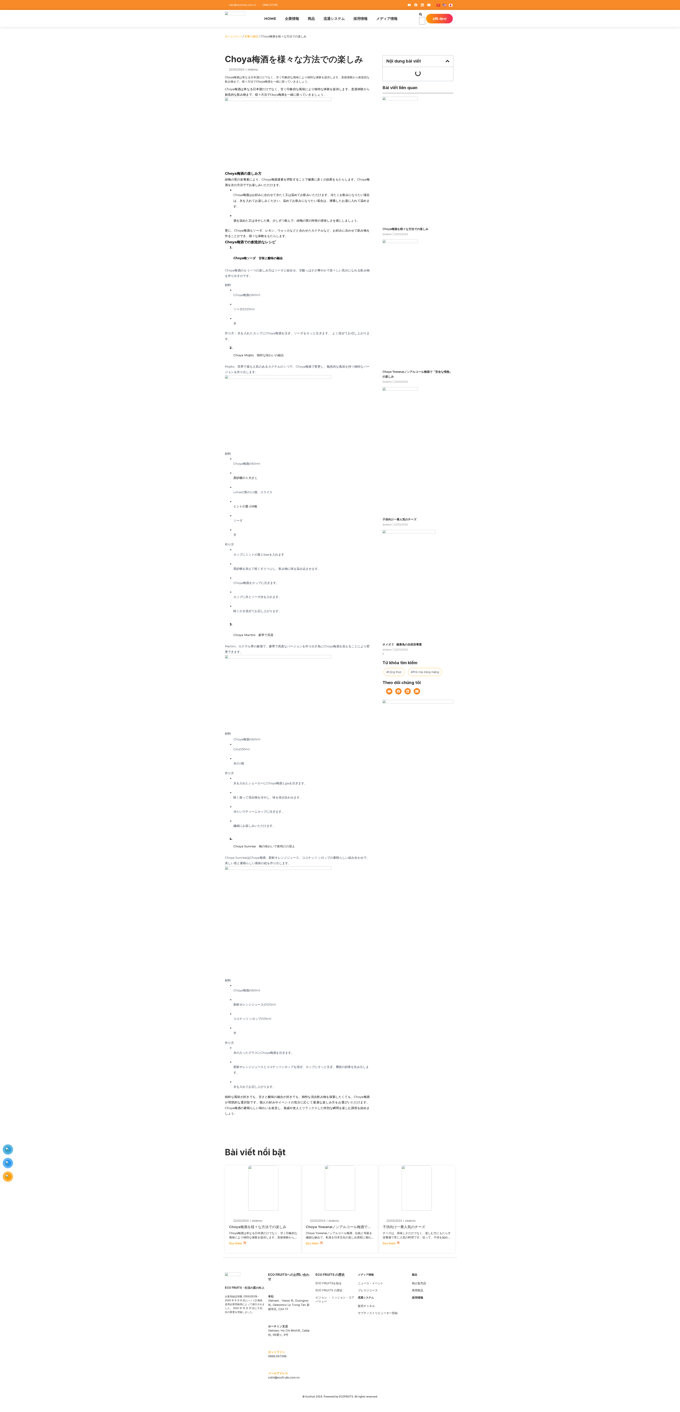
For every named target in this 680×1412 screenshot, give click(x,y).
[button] (420, 15)
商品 (311, 18)
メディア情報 (387, 18)
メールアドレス (278, 1373)
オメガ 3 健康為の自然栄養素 (402, 644)
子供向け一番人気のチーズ (399, 519)
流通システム (334, 18)
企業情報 (292, 18)
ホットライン (276, 1352)
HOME (270, 18)
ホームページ (233, 36)
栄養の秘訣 (251, 36)
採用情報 (360, 18)
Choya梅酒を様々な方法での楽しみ (405, 229)
